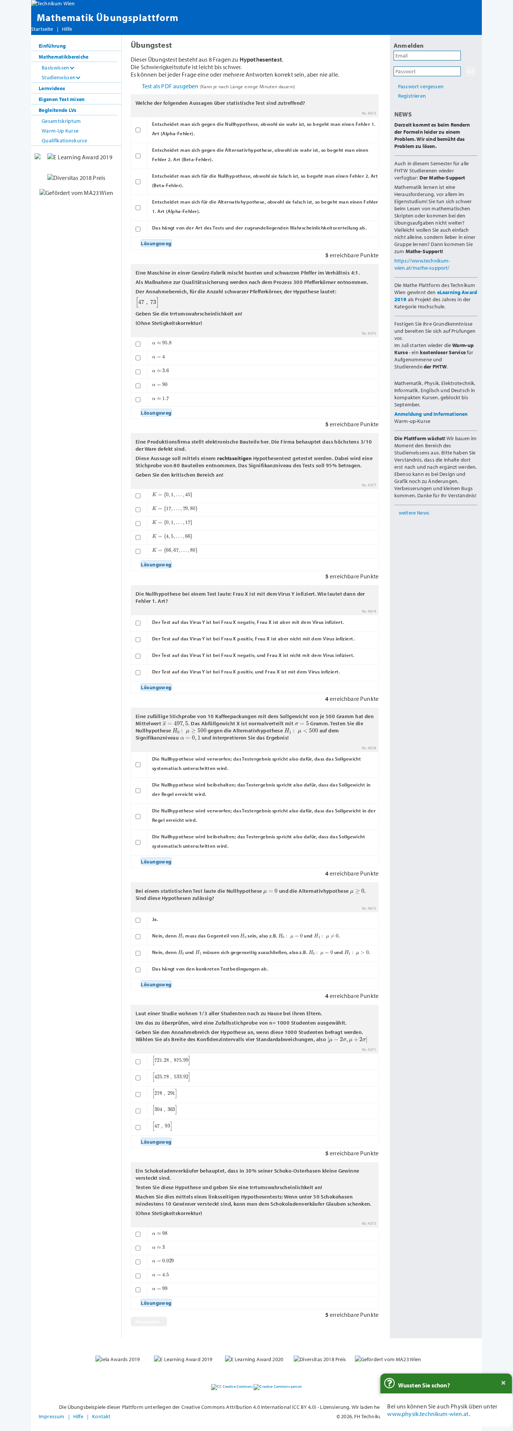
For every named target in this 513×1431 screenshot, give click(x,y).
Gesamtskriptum (61, 120)
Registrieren (412, 95)
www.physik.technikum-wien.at (427, 1413)
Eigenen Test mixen (62, 99)
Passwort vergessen (421, 86)
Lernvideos (52, 88)
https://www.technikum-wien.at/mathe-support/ (422, 264)
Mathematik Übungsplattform (107, 17)
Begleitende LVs (58, 109)
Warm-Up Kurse (60, 130)
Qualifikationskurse (64, 140)
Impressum (51, 1416)
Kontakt (101, 1416)
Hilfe (67, 29)
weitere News (414, 512)
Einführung (52, 45)
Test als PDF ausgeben (219, 86)
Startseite (42, 29)
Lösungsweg (156, 243)
